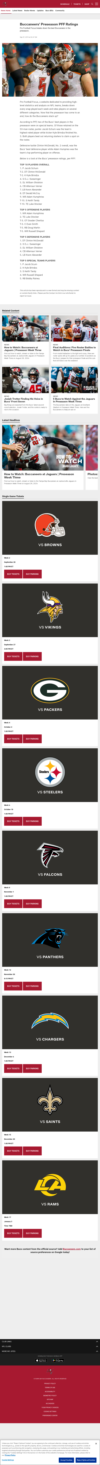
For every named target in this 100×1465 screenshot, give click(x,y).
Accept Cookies (66, 1460)
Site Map (50, 1399)
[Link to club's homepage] (5, 3)
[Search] (92, 4)
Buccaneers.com (72, 1249)
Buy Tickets (13, 574)
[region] (50, 1452)
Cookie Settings (50, 1411)
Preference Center (50, 1415)
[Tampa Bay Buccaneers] (50, 1371)
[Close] (96, 1443)
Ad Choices (50, 1403)
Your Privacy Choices (50, 1407)
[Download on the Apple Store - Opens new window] (41, 1361)
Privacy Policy (50, 1383)
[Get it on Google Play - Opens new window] (58, 1362)
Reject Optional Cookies (86, 1460)
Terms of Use (50, 1387)
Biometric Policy (50, 1395)
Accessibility (50, 1391)
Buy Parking (32, 574)
